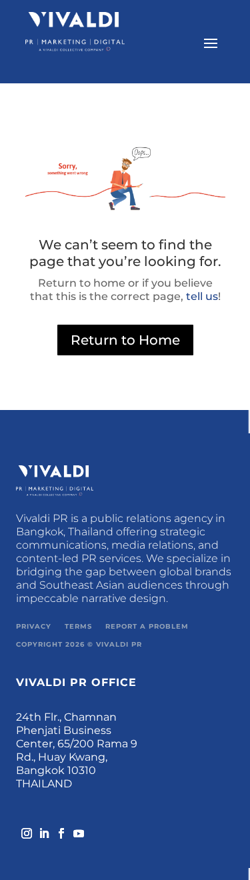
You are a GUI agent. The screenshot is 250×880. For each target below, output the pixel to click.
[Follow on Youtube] (74, 829)
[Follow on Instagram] (22, 829)
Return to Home (125, 340)
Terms (78, 626)
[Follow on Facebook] (57, 829)
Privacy (33, 626)
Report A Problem (147, 626)
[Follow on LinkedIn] (40, 829)
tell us (200, 296)
